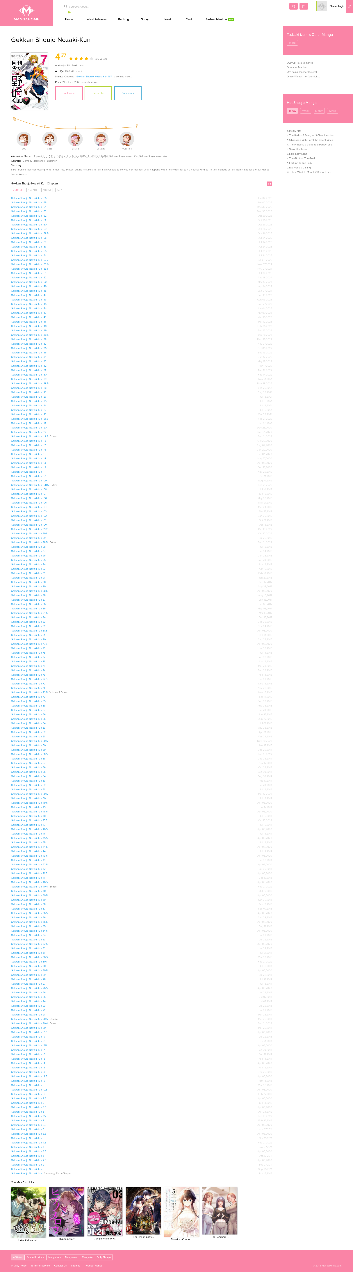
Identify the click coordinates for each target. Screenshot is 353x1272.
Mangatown (71, 1257)
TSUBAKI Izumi (75, 65)
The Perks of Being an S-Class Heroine (311, 135)
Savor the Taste (298, 149)
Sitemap (75, 1265)
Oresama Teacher (297, 67)
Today (292, 110)
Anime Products (35, 1257)
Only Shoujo (104, 1257)
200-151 (17, 190)
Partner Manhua (219, 19)
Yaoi (189, 19)
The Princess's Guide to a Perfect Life (310, 144)
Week (305, 110)
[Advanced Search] (293, 6)
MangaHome (26, 13)
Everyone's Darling (300, 167)
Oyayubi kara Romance (300, 63)
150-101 (32, 190)
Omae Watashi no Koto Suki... (303, 76)
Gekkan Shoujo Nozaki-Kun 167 (94, 76)
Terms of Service (40, 1265)
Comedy (27, 161)
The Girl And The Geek (302, 158)
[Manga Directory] (303, 6)
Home (69, 19)
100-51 (47, 190)
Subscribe (98, 93)
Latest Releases (96, 19)
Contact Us (60, 1265)
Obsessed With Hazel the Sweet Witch (311, 140)
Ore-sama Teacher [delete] (302, 72)
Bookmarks (69, 93)
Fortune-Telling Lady (300, 163)
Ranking (123, 19)
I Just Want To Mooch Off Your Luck (310, 172)
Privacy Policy (18, 1265)
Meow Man (295, 131)
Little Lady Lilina (298, 154)
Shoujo (145, 19)
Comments (128, 93)
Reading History (349, 6)
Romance (39, 161)
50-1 (59, 190)
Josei (167, 19)
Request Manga (93, 1265)
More (292, 42)
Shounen (52, 161)
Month (319, 110)
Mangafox (87, 1257)
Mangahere (54, 1257)
